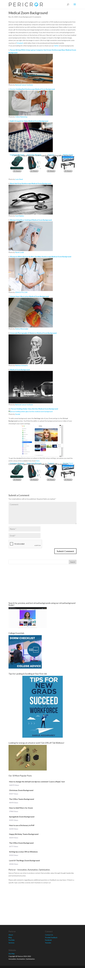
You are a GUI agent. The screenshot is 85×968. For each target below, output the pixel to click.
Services (11, 943)
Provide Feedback (51, 937)
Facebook (48, 940)
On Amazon (17, 171)
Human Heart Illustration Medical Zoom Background (29, 296)
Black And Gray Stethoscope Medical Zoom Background (30, 183)
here (37, 461)
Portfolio (12, 940)
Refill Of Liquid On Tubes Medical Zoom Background (29, 121)
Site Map (12, 954)
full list (56, 46)
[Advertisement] (42, 583)
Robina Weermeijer (21, 329)
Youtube (48, 943)
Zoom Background (25, 17)
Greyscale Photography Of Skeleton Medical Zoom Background (33, 333)
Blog (10, 937)
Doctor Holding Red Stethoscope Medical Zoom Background (32, 89)
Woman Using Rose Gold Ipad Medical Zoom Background (31, 220)
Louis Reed (19, 179)
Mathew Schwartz (21, 365)
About (11, 935)
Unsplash (20, 43)
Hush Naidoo (19, 216)
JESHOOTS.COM (21, 292)
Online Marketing (21, 117)
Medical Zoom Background (20, 370)
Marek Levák (19, 252)
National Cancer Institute (24, 85)
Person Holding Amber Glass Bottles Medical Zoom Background (34, 409)
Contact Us (49, 935)
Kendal (17, 414)
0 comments (37, 17)
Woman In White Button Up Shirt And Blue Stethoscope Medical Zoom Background (40, 256)
